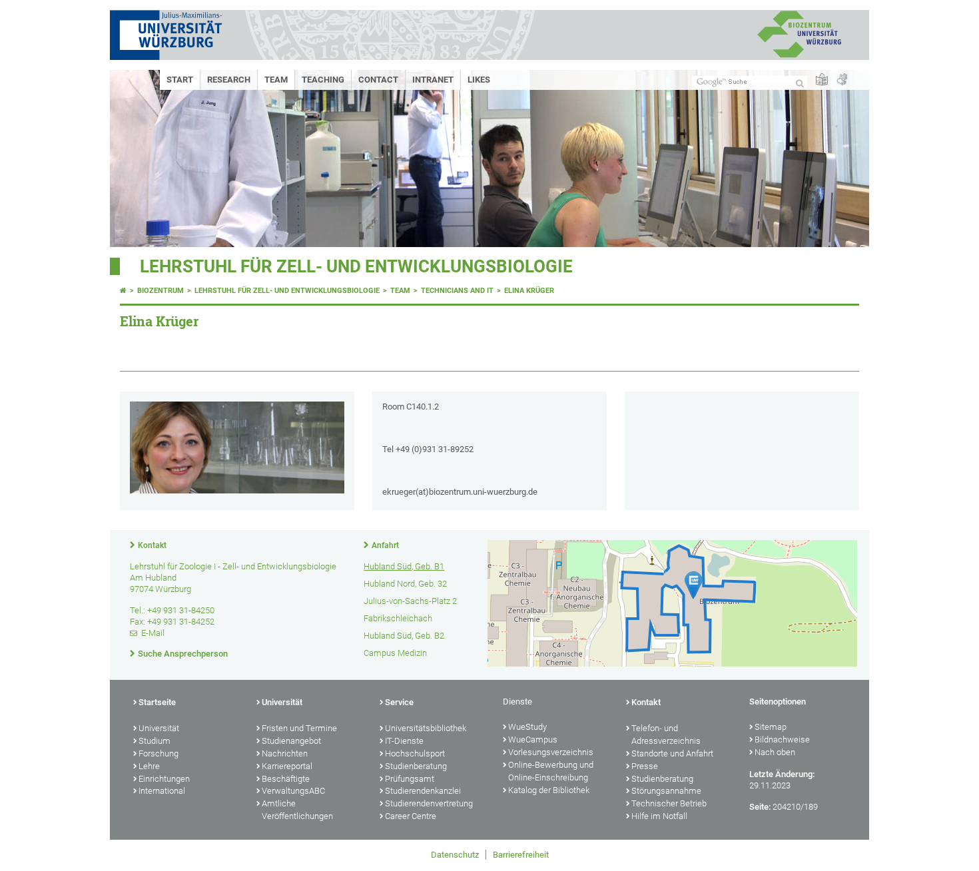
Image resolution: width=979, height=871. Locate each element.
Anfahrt (385, 545)
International (162, 791)
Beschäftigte (286, 779)
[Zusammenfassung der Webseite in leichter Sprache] (822, 80)
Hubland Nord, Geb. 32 (405, 584)
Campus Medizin (395, 653)
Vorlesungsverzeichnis (550, 752)
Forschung (158, 753)
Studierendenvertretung (429, 803)
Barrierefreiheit (521, 855)
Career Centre (410, 816)
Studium (154, 741)
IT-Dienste (404, 741)
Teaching (323, 80)
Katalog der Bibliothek (548, 790)
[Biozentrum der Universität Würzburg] (799, 56)
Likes (479, 80)
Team (276, 80)
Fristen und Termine (299, 728)
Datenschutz (455, 855)
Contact (378, 80)
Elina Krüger (529, 290)
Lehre (149, 766)
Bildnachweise (782, 739)
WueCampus (532, 739)
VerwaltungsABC (293, 791)
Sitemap (771, 727)
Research (228, 80)
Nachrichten (285, 753)
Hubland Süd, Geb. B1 (404, 566)
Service (399, 702)
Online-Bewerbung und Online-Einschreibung (550, 771)
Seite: (760, 807)
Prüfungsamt (409, 779)
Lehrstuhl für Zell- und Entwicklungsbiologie (356, 266)
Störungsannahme (666, 791)
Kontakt (152, 545)
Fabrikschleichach (398, 618)
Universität (159, 728)
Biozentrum (160, 290)
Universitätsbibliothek (425, 728)
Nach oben (775, 752)
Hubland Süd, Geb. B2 (404, 636)
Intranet (433, 80)
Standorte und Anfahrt (672, 753)
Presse (644, 766)
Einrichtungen (164, 779)
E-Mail (152, 633)
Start (179, 80)
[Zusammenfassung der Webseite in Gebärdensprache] (841, 80)
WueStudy (527, 727)
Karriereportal (287, 766)
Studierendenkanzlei (423, 791)
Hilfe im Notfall (659, 816)
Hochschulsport (415, 753)
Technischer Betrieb (669, 803)
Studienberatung (416, 766)
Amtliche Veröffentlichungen (297, 809)
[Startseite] (123, 290)
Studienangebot (291, 741)
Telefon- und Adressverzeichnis (666, 734)
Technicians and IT (457, 290)
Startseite (157, 702)
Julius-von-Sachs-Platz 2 (410, 601)
